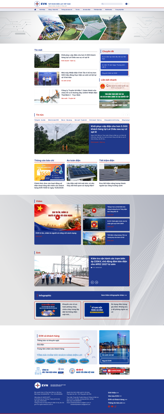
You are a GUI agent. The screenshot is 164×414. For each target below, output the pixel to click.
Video (39, 201)
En (128, 3)
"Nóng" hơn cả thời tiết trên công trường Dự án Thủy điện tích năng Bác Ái (117, 209)
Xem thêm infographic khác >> (114, 295)
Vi (126, 3)
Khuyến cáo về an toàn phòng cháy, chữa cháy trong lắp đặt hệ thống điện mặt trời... (70, 309)
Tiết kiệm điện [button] (98, 9)
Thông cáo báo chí (66, 9)
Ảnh (38, 252)
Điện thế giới (95, 139)
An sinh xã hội (66, 81)
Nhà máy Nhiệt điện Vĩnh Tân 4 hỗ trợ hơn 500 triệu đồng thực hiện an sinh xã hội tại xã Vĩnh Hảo (78, 75)
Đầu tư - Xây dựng (66, 120)
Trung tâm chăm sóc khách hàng (50, 349)
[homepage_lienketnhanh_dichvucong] (114, 86)
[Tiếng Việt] (52, 4)
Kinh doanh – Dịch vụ (68, 61)
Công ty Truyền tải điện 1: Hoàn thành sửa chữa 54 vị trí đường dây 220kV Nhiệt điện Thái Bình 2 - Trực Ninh (79, 92)
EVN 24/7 (39, 236)
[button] (161, 27)
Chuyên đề (108, 51)
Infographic (45, 295)
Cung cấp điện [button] (119, 9)
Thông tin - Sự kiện (39, 120)
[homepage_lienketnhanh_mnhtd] (114, 104)
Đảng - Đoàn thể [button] (53, 9)
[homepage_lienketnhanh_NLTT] (114, 95)
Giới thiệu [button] (42, 9)
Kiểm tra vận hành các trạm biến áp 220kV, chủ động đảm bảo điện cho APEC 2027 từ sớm (109, 261)
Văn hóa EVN (109, 349)
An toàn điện (73, 160)
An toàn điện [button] (86, 9)
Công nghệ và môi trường (111, 120)
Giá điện (40, 345)
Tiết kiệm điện (106, 160)
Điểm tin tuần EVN (53, 120)
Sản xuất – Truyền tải (68, 98)
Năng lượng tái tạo (127, 120)
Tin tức (40, 114)
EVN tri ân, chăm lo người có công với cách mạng (56, 233)
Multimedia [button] (108, 9)
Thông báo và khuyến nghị (48, 340)
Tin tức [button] (78, 9)
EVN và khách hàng (49, 336)
